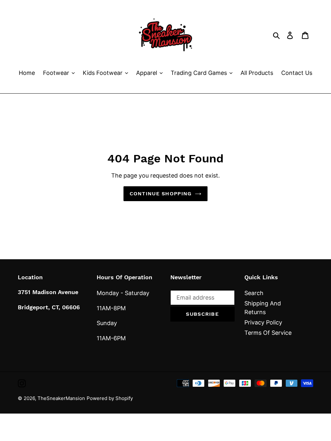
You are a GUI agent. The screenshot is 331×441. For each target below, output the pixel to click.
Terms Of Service (268, 332)
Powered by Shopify (110, 398)
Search (253, 293)
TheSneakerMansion (61, 398)
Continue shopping (161, 193)
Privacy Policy (263, 322)
